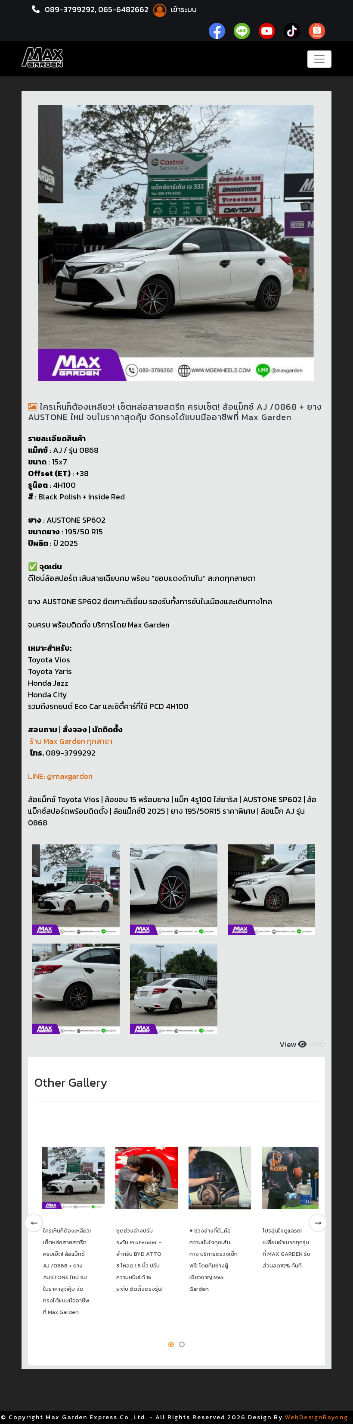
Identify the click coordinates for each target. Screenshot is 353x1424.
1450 (316, 1044)
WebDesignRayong (316, 1417)
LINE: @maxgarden (60, 776)
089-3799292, (70, 9)
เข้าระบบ (183, 9)
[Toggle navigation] (319, 59)
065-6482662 (124, 9)
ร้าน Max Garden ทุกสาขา (70, 741)
